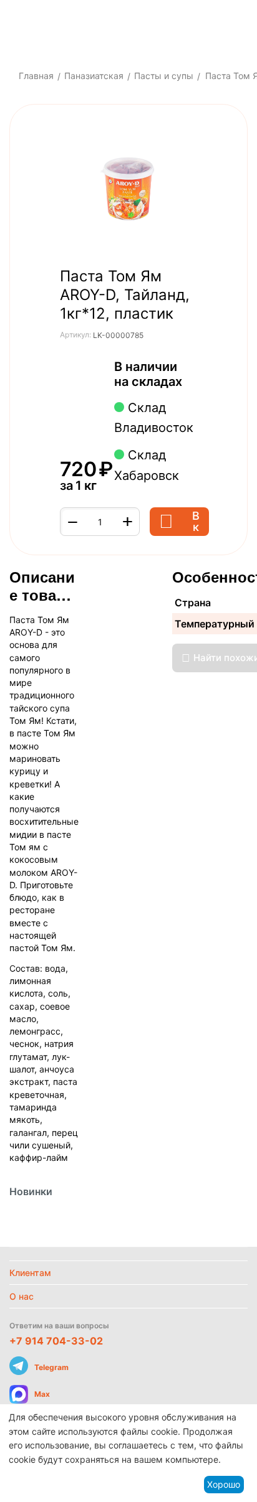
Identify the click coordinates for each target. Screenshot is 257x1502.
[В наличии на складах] (188, 382)
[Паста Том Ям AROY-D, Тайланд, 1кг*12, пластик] (128, 189)
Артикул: (75, 334)
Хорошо (223, 1484)
